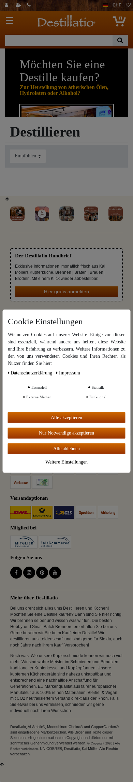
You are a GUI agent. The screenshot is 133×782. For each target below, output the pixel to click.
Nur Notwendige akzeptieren (66, 433)
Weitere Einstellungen (66, 462)
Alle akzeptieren (66, 417)
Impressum (69, 372)
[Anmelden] (7, 5)
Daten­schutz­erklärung (32, 372)
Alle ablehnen (66, 448)
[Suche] (120, 40)
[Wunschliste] (128, 5)
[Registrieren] (19, 5)
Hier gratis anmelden (66, 291)
